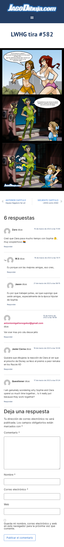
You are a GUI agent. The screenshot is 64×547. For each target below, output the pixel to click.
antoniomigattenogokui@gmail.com (23, 323)
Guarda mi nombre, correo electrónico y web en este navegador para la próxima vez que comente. (30, 526)
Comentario (12, 432)
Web (6, 504)
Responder (8, 246)
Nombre (9, 474)
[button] (32, 17)
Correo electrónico (16, 489)
